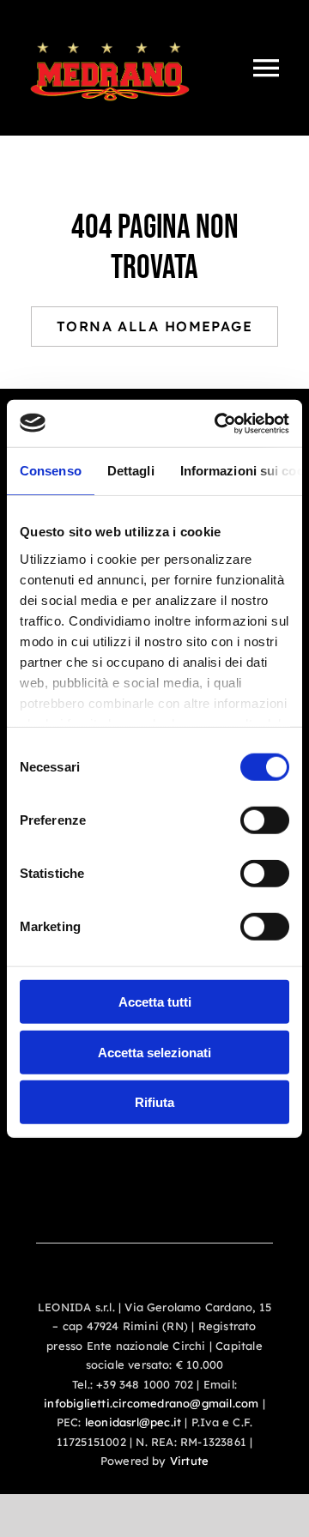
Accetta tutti (154, 1002)
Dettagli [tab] (130, 470)
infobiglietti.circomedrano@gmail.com (151, 1403)
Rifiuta (154, 1102)
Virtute (189, 1460)
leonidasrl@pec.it (133, 1422)
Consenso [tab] (51, 470)
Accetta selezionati (154, 1051)
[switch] (264, 820)
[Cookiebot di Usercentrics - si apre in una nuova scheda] (218, 423)
